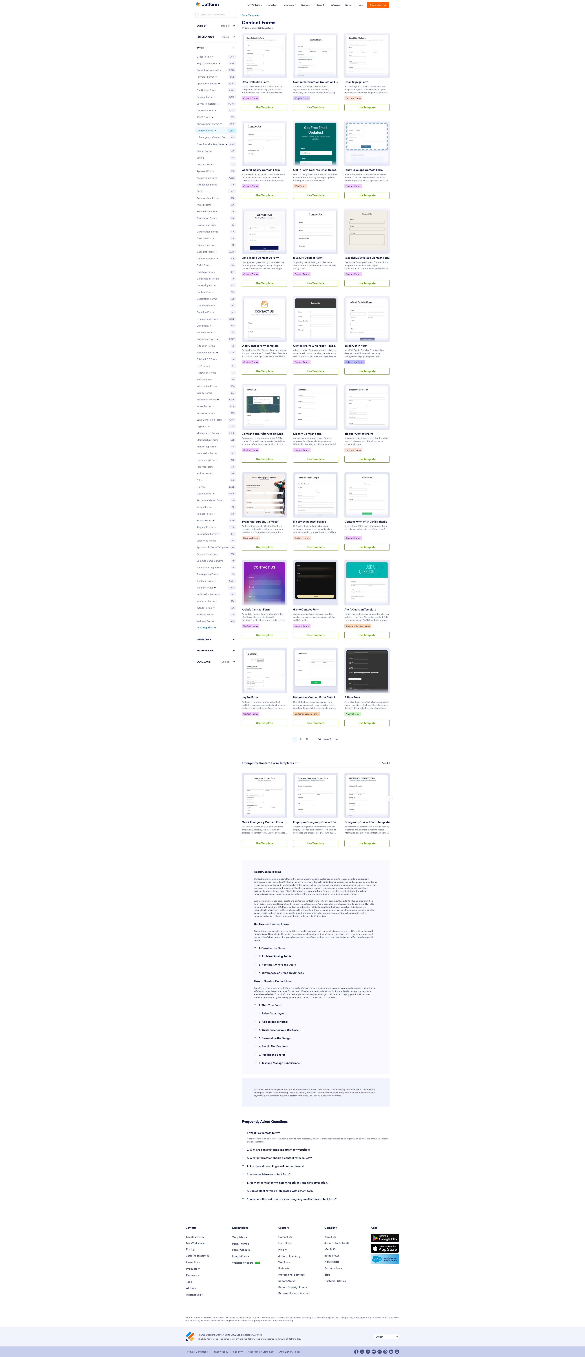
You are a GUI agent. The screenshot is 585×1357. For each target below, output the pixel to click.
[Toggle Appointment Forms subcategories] (221, 123)
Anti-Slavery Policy (289, 1351)
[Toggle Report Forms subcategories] (213, 520)
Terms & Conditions (197, 1351)
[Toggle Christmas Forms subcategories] (217, 258)
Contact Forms (258, 23)
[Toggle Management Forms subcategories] (220, 433)
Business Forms (354, 98)
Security (238, 1351)
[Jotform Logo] (207, 4)
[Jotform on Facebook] (356, 1352)
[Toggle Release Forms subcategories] (214, 513)
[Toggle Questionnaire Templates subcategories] (226, 144)
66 (319, 739)
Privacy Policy (220, 1351)
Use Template (264, 107)
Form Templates (251, 15)
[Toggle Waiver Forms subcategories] (213, 607)
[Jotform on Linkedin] (368, 1352)
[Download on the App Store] (385, 1248)
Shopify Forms (302, 98)
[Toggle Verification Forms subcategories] (219, 594)
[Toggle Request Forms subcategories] (215, 527)
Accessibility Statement (261, 1351)
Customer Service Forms (358, 625)
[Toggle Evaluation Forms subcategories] (217, 339)
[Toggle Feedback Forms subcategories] (217, 352)
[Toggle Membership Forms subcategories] (220, 439)
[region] (216, 343)
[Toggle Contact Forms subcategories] (215, 130)
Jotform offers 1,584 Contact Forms (259, 28)
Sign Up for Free (378, 5)
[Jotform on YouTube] (391, 1352)
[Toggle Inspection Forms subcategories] (217, 399)
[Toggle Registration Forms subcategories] (219, 63)
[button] (216, 25)
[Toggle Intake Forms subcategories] (213, 406)
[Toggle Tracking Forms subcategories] (215, 580)
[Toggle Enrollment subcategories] (210, 325)
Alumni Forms (353, 713)
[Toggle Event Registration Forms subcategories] (226, 70)
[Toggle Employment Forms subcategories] (220, 318)
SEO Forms (300, 186)
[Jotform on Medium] (374, 1352)
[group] (264, 812)
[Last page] (336, 739)
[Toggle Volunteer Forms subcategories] (217, 601)
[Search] (198, 15)
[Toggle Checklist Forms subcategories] (216, 251)
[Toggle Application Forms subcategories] (219, 83)
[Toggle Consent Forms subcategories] (215, 110)
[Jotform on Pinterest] (385, 1352)
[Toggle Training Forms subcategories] (214, 587)
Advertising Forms (354, 362)
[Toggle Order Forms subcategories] (212, 56)
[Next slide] (390, 798)
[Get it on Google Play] (385, 1238)
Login (361, 5)
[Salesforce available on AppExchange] (385, 1259)
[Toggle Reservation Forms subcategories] (219, 533)
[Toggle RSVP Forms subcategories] (212, 117)
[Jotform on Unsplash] (397, 1352)
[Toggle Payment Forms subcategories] (216, 76)
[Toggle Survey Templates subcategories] (218, 103)
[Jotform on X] (362, 1352)
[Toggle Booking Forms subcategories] (215, 96)
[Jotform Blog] (379, 1352)
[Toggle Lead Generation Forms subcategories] (224, 419)
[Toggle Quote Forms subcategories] (213, 493)
